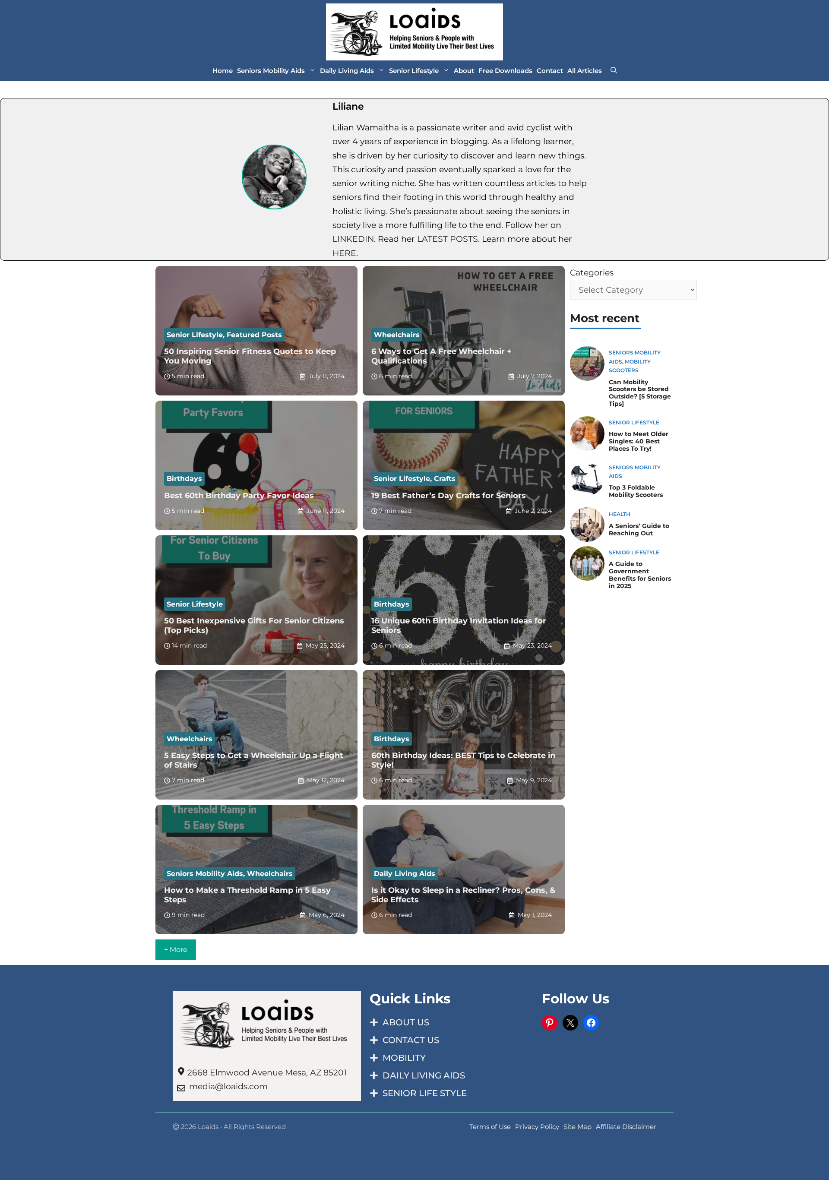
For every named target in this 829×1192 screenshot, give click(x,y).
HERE (344, 253)
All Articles (584, 70)
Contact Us (411, 1040)
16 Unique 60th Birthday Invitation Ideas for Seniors (458, 625)
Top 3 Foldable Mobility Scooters (636, 491)
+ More (175, 949)
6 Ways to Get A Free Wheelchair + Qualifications (441, 356)
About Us (406, 1022)
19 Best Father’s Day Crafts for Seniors (448, 495)
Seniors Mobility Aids (271, 70)
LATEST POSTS (447, 239)
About (464, 70)
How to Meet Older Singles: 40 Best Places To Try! (638, 441)
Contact (550, 70)
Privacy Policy (537, 1126)
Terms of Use (490, 1126)
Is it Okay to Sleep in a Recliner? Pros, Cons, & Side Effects (463, 894)
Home (222, 70)
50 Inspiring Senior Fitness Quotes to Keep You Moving (250, 356)
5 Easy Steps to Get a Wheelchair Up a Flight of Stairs (253, 760)
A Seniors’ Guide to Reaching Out (639, 529)
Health (619, 514)
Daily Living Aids (347, 70)
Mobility (404, 1058)
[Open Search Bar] (613, 70)
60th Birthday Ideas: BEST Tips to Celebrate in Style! (463, 760)
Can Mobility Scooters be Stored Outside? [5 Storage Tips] (640, 393)
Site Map (577, 1126)
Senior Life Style (425, 1093)
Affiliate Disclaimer (626, 1126)
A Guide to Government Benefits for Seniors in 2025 (640, 574)
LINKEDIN (353, 239)
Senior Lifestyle (414, 70)
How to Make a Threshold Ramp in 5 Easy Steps (247, 894)
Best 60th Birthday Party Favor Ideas (239, 495)
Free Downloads (505, 70)
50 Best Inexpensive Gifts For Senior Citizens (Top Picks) (254, 625)
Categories (592, 273)
